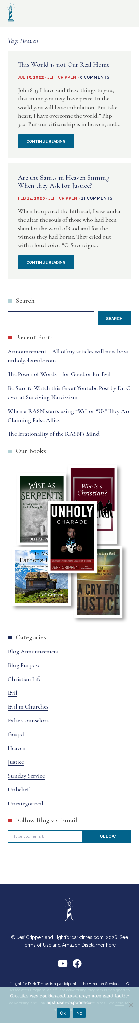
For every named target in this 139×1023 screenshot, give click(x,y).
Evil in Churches (28, 706)
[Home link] (11, 22)
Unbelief (18, 789)
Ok (63, 1013)
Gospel (16, 734)
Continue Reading (50, 143)
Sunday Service (26, 775)
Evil (12, 692)
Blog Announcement (33, 651)
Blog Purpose (24, 665)
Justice (16, 761)
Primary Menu (125, 13)
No (79, 1013)
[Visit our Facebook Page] (77, 966)
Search (25, 300)
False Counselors (28, 720)
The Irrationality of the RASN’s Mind (54, 434)
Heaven (17, 748)
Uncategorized (25, 803)
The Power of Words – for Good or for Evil (59, 374)
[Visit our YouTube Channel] (63, 966)
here (111, 945)
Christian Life (24, 679)
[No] (130, 1005)
